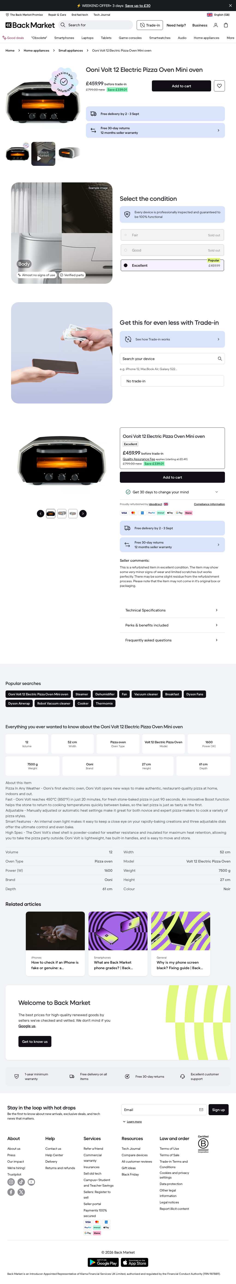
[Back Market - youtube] (31, 1182)
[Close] (230, 5)
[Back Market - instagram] (11, 1182)
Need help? (176, 25)
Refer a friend (93, 1149)
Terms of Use (169, 1149)
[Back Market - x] (21, 1192)
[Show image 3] (72, 513)
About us (14, 1149)
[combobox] (172, 358)
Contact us (53, 1149)
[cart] (225, 25)
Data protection (171, 1184)
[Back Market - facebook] (11, 1192)
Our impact (15, 1161)
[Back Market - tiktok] (21, 1182)
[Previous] (40, 513)
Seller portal (92, 1204)
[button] (64, 82)
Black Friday (130, 1174)
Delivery (51, 1161)
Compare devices (135, 1155)
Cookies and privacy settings (174, 1175)
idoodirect (155, 504)
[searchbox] (99, 24)
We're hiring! (16, 1168)
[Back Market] (30, 25)
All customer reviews (137, 1161)
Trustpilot (14, 1174)
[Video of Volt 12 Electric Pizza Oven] (43, 154)
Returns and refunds (60, 1168)
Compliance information (209, 504)
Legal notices (169, 1202)
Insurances (92, 1167)
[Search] (63, 25)
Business (199, 25)
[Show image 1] (50, 513)
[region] (118, 945)
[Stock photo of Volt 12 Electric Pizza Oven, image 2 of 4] (69, 154)
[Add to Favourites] (219, 85)
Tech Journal (131, 1149)
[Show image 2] (61, 513)
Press (11, 1155)
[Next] (83, 513)
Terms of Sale (169, 1155)
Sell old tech (92, 1173)
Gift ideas (129, 1168)
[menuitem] (64, 38)
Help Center (54, 1155)
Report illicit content (174, 1209)
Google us (26, 1026)
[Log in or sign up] (215, 25)
